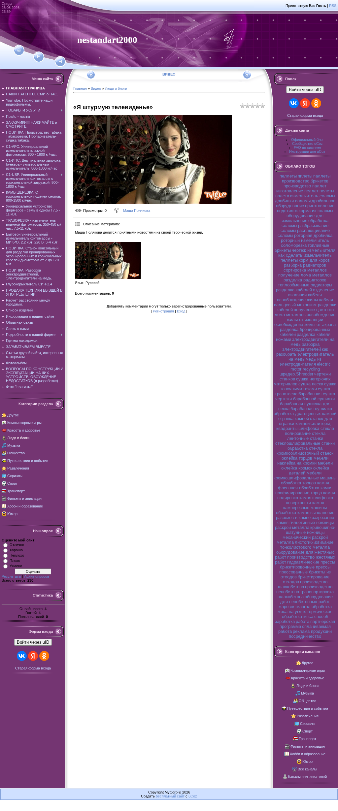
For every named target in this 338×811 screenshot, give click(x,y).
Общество (16, 453)
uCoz (192, 796)
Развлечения (18, 468)
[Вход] (60, 62)
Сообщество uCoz (307, 144)
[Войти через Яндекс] (33, 656)
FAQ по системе (307, 147)
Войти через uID (33, 642)
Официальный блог (307, 140)
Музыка (13, 445)
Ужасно (16, 566)
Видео (96, 88)
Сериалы (14, 476)
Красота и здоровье (23, 430)
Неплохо (17, 555)
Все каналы (307, 769)
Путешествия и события (27, 461)
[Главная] (19, 50)
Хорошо (16, 550)
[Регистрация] (38, 57)
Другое (13, 415)
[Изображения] (108, 260)
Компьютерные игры (24, 423)
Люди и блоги (18, 438)
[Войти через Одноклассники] (44, 656)
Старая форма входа (33, 668)
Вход (181, 311)
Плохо (15, 561)
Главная (80, 88)
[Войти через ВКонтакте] (22, 656)
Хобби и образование (25, 506)
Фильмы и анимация (24, 499)
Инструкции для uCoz (307, 151)
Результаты (11, 576)
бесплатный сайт (170, 796)
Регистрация (163, 311)
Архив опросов (36, 576)
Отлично (17, 545)
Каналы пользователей (307, 777)
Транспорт (16, 491)
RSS (332, 6)
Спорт (12, 483)
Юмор (12, 514)
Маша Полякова (136, 210)
